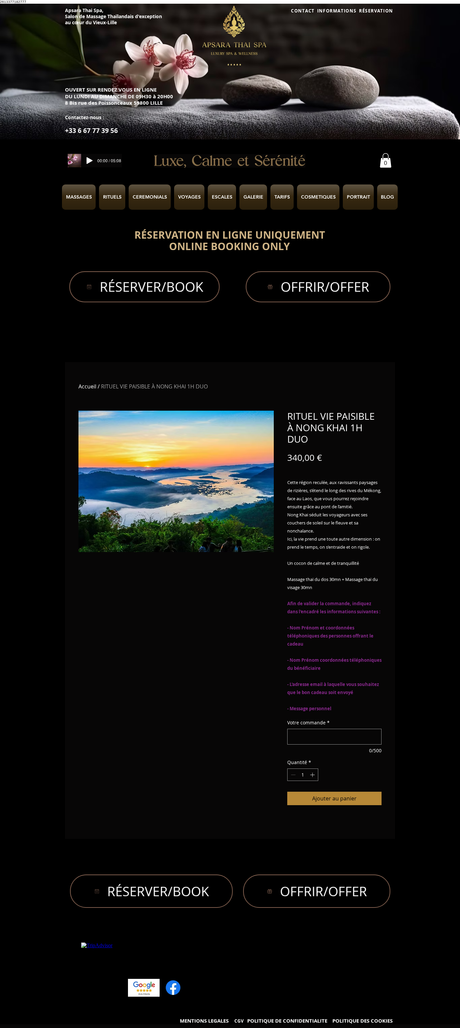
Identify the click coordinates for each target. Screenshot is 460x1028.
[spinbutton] (303, 775)
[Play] (90, 160)
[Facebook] (173, 987)
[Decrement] (292, 775)
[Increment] (313, 775)
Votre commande (308, 722)
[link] (386, 160)
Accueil (87, 386)
